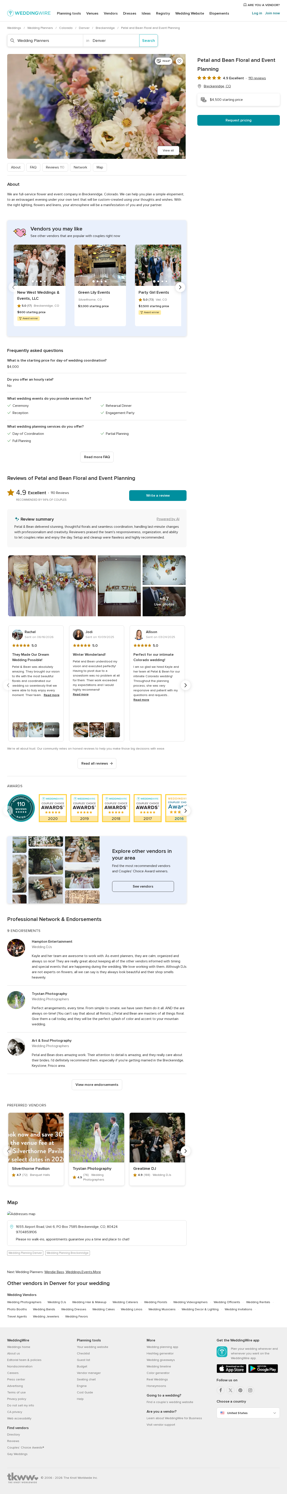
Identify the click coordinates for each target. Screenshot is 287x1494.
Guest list (83, 1360)
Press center (16, 1379)
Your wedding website (92, 1347)
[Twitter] (230, 1390)
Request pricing (239, 120)
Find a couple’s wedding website (170, 1402)
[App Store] (231, 1372)
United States (237, 1413)
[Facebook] (221, 1390)
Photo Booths (17, 1309)
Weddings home (18, 1347)
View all (168, 150)
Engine (82, 1386)
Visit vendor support (161, 1425)
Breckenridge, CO (217, 86)
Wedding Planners (40, 28)
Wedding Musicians (162, 1309)
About (16, 167)
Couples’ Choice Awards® (25, 1447)
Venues (92, 13)
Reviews (55, 167)
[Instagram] (250, 1390)
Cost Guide (85, 1392)
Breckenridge (106, 28)
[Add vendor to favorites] (179, 61)
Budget (82, 1366)
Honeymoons (156, 1386)
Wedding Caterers (125, 1302)
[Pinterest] (240, 1390)
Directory (13, 1434)
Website (189, 13)
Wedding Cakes (103, 1309)
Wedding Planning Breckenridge (68, 1253)
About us (13, 1353)
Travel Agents (17, 1316)
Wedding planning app (162, 1347)
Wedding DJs (57, 1302)
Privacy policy (16, 1399)
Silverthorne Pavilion (31, 1168)
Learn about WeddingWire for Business (174, 1418)
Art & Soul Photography (52, 1040)
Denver (84, 28)
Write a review (158, 495)
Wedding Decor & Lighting (200, 1309)
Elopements (219, 13)
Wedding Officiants (227, 1302)
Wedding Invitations (238, 1309)
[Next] (180, 287)
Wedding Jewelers (46, 1316)
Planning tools (69, 13)
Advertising (15, 1386)
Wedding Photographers (24, 1302)
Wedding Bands (44, 1309)
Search (148, 40)
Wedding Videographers (190, 1302)
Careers (13, 1373)
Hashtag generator (160, 1353)
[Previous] (13, 287)
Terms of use (16, 1392)
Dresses (129, 13)
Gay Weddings (17, 1454)
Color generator (158, 1373)
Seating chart (86, 1379)
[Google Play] (263, 1372)
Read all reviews (94, 763)
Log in (257, 13)
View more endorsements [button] (97, 1084)
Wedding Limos (131, 1309)
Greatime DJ (144, 1168)
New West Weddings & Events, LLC (38, 295)
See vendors (143, 886)
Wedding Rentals (258, 1302)
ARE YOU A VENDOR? (263, 5)
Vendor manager (89, 1373)
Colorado (66, 28)
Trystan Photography (49, 994)
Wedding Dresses (73, 1309)
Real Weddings (157, 1379)
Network (80, 167)
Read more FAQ (97, 457)
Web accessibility (19, 1418)
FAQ (33, 167)
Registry (163, 13)
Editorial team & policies (24, 1360)
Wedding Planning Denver (25, 1253)
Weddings (14, 28)
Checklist (83, 1353)
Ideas (146, 13)
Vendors (111, 13)
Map (100, 167)
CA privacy (14, 1412)
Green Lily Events (94, 292)
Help (80, 1399)
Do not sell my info (20, 1405)
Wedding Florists (155, 1302)
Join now (272, 13)
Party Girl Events (154, 292)
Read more (51, 695)
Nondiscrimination (20, 1366)
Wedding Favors (76, 1316)
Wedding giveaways (161, 1360)
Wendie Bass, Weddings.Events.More (72, 1272)
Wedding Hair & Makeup (89, 1302)
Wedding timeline (159, 1366)
